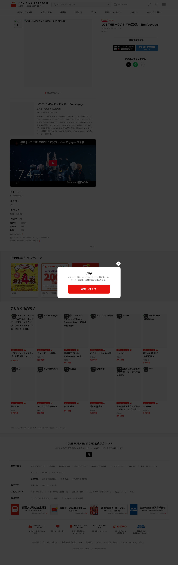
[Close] (118, 264)
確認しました (89, 289)
